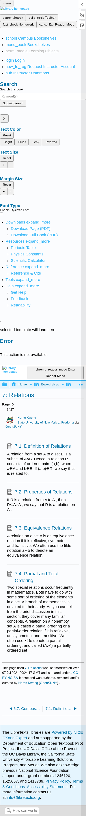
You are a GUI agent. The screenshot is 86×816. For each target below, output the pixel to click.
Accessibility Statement (47, 787)
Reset (7, 135)
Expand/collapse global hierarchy (7, 384)
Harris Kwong (26, 417)
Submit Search (13, 103)
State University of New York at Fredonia (45, 422)
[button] (19, 299)
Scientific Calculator (28, 260)
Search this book (11, 89)
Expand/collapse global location (81, 383)
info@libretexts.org (23, 797)
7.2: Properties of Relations (44, 492)
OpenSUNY (14, 426)
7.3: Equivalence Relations (43, 528)
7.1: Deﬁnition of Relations (43, 446)
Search (9, 810)
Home (23, 384)
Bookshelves (50, 384)
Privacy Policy (57, 781)
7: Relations (33, 668)
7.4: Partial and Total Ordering (36, 577)
